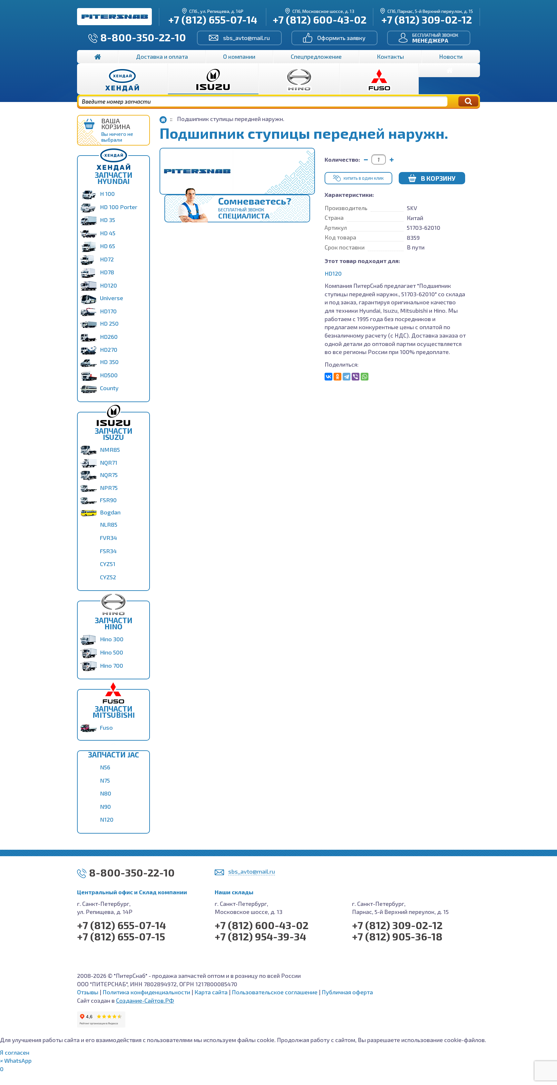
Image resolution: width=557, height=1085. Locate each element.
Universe (111, 297)
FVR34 (108, 537)
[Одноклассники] (337, 376)
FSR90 (108, 499)
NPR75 (109, 487)
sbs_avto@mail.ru (246, 37)
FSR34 (108, 550)
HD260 (109, 336)
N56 (105, 767)
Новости (451, 56)
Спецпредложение (316, 56)
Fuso (106, 727)
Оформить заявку (341, 37)
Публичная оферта (347, 992)
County (109, 387)
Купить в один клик (364, 178)
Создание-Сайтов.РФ (145, 1000)
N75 (105, 780)
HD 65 (107, 245)
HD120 (108, 285)
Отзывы (87, 992)
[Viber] (355, 376)
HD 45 (107, 233)
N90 (105, 806)
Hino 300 (111, 639)
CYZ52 (108, 577)
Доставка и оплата (162, 56)
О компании (239, 56)
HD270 (108, 349)
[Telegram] (346, 376)
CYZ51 (107, 563)
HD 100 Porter (118, 206)
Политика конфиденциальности (146, 992)
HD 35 (107, 219)
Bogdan (110, 512)
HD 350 (109, 361)
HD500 (109, 375)
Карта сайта (211, 992)
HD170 (108, 311)
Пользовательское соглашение (275, 992)
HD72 (107, 259)
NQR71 (108, 462)
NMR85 (110, 449)
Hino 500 (111, 652)
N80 (105, 793)
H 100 (107, 193)
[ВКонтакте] (328, 376)
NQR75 (109, 474)
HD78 (107, 272)
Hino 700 (111, 665)
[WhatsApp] (364, 376)
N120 (106, 819)
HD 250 (109, 323)
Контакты (390, 56)
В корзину (438, 178)
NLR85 (108, 524)
